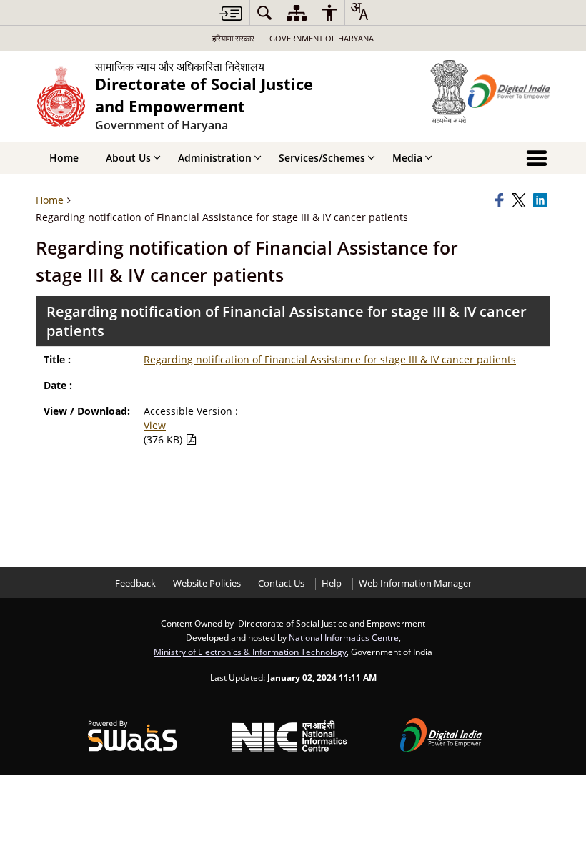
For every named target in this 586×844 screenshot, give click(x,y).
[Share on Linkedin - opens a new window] (541, 200)
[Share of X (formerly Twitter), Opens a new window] (520, 200)
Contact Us (281, 583)
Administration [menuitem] (215, 158)
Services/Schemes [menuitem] (322, 158)
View (155, 425)
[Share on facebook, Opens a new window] (501, 200)
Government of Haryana (321, 38)
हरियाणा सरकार (233, 38)
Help (332, 583)
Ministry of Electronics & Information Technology (250, 651)
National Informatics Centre (344, 637)
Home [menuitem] (64, 158)
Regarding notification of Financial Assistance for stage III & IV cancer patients (330, 359)
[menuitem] (264, 12)
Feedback (135, 583)
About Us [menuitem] (128, 158)
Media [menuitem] (407, 158)
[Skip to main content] (230, 13)
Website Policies (207, 583)
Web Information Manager (415, 583)
